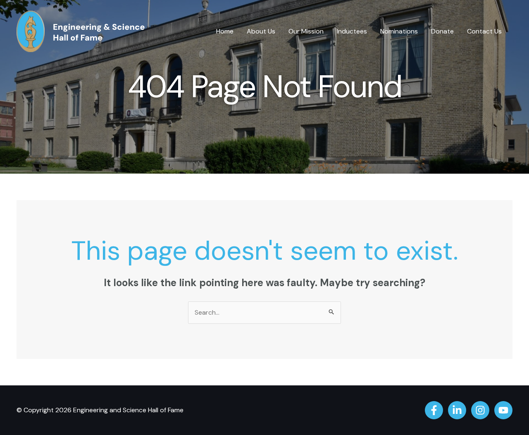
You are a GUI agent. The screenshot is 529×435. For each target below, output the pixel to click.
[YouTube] (503, 410)
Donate (442, 31)
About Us (261, 31)
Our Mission (306, 31)
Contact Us (484, 31)
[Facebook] (434, 410)
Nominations (399, 31)
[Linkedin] (457, 410)
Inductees (352, 31)
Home (225, 31)
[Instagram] (480, 410)
